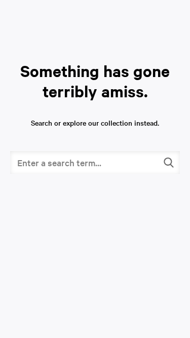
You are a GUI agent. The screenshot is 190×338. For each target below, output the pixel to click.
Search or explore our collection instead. (95, 123)
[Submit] (168, 162)
